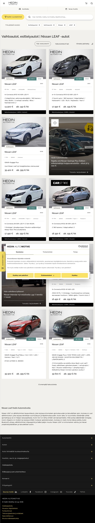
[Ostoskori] (86, 3)
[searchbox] (61, 17)
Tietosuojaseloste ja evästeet (12, 513)
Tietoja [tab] (75, 252)
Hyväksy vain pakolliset (20, 275)
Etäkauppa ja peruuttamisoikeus (14, 472)
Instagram (54, 492)
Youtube (69, 492)
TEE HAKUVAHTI (42, 44)
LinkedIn (24, 492)
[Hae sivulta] (91, 3)
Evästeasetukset (46, 275)
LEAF (71, 25)
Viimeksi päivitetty (82, 44)
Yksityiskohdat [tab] (47, 252)
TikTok (82, 492)
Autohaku (25, 9)
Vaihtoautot (48, 25)
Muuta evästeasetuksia (10, 518)
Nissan (60, 25)
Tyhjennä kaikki (12, 25)
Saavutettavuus (7, 516)
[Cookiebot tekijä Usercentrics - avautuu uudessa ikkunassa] (80, 246)
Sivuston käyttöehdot (10, 508)
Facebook (39, 492)
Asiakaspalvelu (7, 465)
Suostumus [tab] (19, 252)
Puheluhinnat (7, 511)
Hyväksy (74, 275)
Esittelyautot (33, 25)
